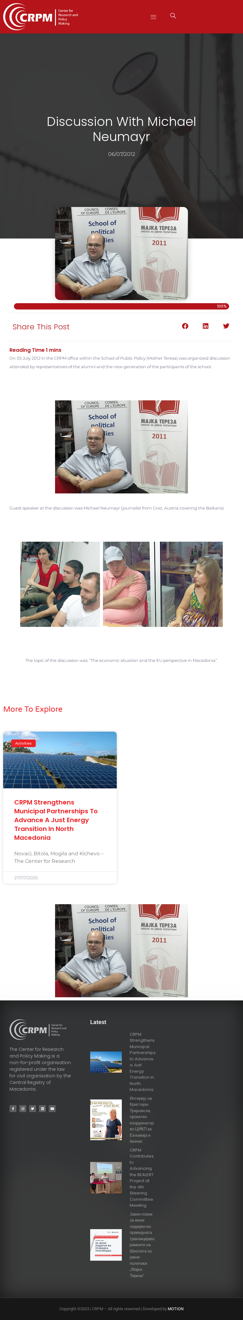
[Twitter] (32, 1108)
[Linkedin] (42, 1108)
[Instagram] (22, 1108)
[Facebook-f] (12, 1108)
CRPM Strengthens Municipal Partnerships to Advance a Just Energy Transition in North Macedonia (56, 820)
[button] (153, 16)
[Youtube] (52, 1108)
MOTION (176, 1308)
